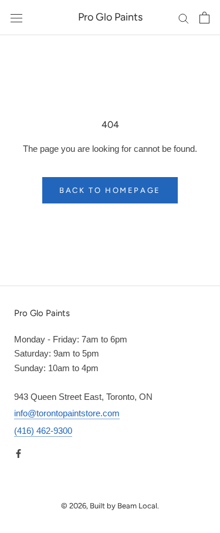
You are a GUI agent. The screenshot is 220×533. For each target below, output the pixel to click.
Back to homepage (110, 190)
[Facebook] (18, 453)
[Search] (183, 17)
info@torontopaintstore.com (67, 413)
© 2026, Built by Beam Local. (110, 505)
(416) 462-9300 (43, 431)
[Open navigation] (16, 17)
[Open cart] (204, 17)
